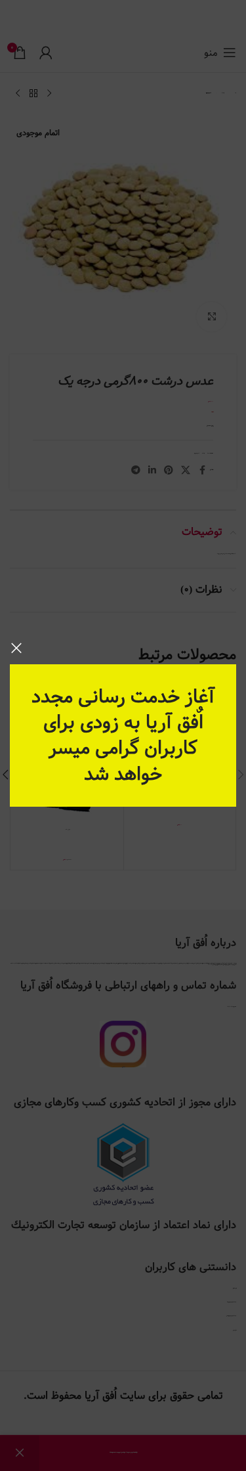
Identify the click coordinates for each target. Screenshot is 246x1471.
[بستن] (16, 647)
